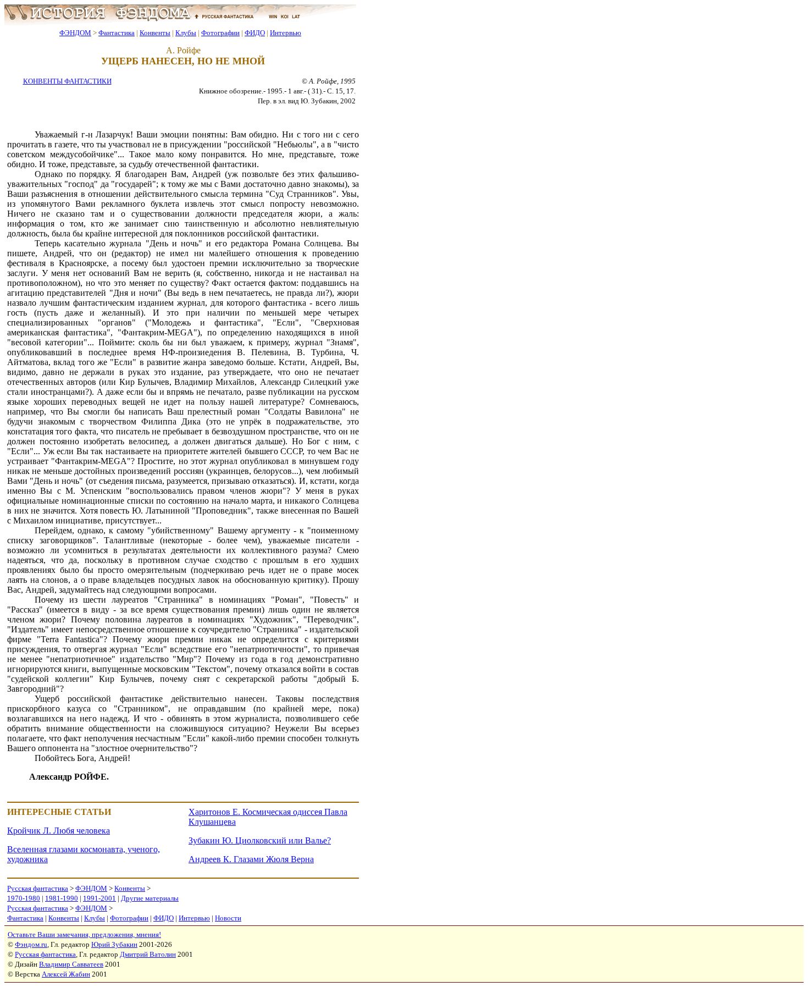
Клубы (185, 33)
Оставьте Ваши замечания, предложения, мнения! (84, 934)
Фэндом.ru (31, 944)
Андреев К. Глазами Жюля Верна (251, 859)
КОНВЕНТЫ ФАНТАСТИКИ (67, 81)
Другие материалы (150, 898)
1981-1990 (61, 898)
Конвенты (155, 33)
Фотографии (220, 33)
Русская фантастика (37, 888)
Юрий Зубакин (114, 944)
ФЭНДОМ (75, 33)
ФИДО (255, 33)
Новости (228, 918)
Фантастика (116, 33)
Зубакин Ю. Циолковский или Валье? (260, 840)
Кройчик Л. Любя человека (58, 830)
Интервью (285, 33)
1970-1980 (23, 898)
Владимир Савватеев (71, 964)
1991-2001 (99, 898)
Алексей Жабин (66, 974)
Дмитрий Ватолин (148, 954)
